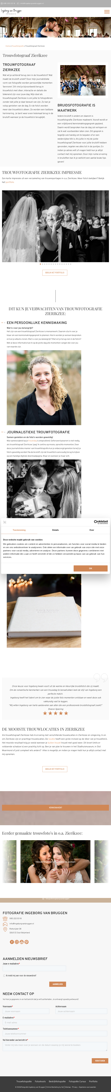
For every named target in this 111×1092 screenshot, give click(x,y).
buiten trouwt (54, 743)
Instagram (17, 942)
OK (90, 568)
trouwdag (32, 441)
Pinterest (27, 942)
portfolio (10, 182)
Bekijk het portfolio (54, 272)
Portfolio (93, 1081)
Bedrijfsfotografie (57, 1081)
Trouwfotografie (18, 46)
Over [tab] (91, 530)
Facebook (12, 942)
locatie (51, 739)
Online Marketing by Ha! (55, 1087)
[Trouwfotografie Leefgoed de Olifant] (56, 882)
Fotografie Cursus (77, 1081)
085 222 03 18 (9, 3)
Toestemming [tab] (19, 530)
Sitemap (68, 1087)
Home (8, 46)
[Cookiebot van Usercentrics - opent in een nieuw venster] (96, 522)
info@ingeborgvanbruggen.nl (32, 3)
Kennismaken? (55, 807)
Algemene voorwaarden (87, 1087)
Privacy (74, 1087)
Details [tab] (55, 530)
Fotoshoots (40, 1081)
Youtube (22, 942)
